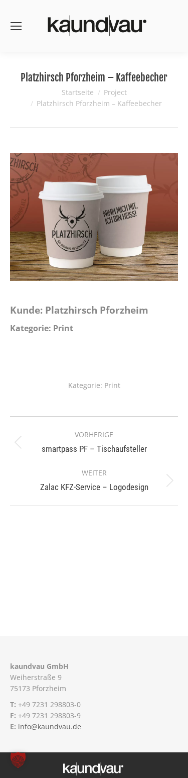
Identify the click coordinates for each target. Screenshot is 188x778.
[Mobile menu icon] (16, 26)
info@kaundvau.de (49, 726)
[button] (18, 760)
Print (112, 385)
